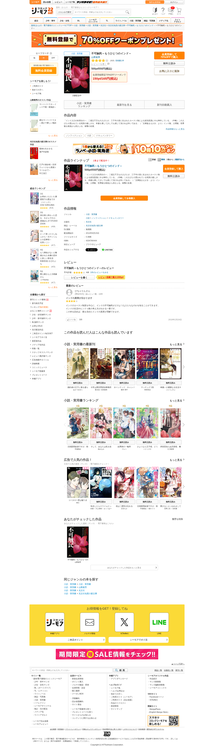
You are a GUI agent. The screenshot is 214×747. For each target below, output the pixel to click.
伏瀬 (92, 508)
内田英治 (147, 390)
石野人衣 (167, 508)
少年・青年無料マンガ (41, 318)
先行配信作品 (37, 330)
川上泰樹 (99, 508)
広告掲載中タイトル (40, 360)
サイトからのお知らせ (81, 715)
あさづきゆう (78, 390)
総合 (36, 21)
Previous (66, 366)
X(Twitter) (154, 700)
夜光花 (97, 390)
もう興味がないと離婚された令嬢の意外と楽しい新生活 (48, 255)
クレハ (124, 449)
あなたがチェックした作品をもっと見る (124, 568)
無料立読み (78, 383)
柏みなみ (101, 449)
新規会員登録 (77, 679)
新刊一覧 (179, 670)
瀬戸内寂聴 (44, 152)
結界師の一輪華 (124, 447)
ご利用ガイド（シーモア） (122, 697)
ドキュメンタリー (104, 135)
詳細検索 (35, 364)
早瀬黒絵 (78, 449)
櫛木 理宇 (124, 390)
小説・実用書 (135, 21)
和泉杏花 (44, 261)
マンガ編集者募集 (157, 685)
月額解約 (76, 698)
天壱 (42, 205)
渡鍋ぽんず (45, 221)
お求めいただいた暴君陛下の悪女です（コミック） (48, 199)
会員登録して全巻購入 (124, 198)
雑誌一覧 (158, 670)
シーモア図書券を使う (81, 709)
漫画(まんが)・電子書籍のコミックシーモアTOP (51, 25)
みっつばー (108, 508)
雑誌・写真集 (149, 21)
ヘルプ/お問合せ (118, 691)
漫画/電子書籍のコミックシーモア (47, 679)
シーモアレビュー (40, 724)
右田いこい (45, 242)
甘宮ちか (124, 508)
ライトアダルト (177, 21)
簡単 (163, 159)
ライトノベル (121, 21)
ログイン (174, 2)
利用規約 (61, 729)
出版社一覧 (168, 670)
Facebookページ (157, 697)
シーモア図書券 (38, 371)
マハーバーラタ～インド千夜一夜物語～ (47, 105)
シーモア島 (70, 2)
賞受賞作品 (36, 341)
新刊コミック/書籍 (38, 299)
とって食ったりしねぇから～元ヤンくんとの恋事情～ (48, 237)
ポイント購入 (77, 682)
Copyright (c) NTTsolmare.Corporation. (107, 745)
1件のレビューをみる (99, 272)
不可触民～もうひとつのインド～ (141, 25)
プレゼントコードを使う (82, 712)
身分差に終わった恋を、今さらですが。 (48, 216)
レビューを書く (99, 64)
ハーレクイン (40, 703)
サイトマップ (116, 709)
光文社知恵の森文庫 (116, 25)
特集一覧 (35, 348)
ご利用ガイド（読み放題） (122, 700)
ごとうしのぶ (170, 390)
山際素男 (95, 57)
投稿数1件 (116, 61)
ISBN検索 (141, 729)
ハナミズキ (147, 449)
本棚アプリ (36, 379)
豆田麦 (174, 508)
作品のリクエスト (118, 703)
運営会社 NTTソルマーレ (155, 729)
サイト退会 (76, 704)
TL (107, 21)
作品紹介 (153, 679)
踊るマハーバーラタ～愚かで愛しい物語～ (47, 123)
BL (78, 21)
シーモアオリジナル (42, 706)
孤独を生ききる (45, 149)
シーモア (35, 2)
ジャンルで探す (64, 12)
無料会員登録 (154, 2)
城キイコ (152, 508)
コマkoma (44, 280)
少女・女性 (64, 21)
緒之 (77, 502)
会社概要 (53, 729)
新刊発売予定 (37, 303)
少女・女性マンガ (41, 685)
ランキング (39, 307)
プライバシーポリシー (73, 729)
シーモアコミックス (93, 21)
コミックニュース (39, 367)
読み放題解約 (77, 701)
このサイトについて (130, 729)
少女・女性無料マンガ (41, 315)
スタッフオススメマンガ (42, 352)
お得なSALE (37, 326)
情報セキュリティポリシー (91, 729)
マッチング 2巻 (147, 387)
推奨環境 (114, 706)
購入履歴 (76, 691)
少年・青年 (50, 21)
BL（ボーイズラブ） (43, 688)
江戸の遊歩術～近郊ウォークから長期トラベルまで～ (47, 167)
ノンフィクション (74, 135)
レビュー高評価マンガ (41, 356)
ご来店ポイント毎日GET (42, 333)
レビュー (58, 2)
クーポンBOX (78, 694)
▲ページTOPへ (178, 664)
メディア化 (163, 21)
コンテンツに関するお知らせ (84, 718)
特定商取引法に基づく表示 (112, 729)
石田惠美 (104, 390)
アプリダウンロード (119, 679)
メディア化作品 (38, 345)
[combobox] (102, 12)
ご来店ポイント (75, 640)
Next (182, 367)
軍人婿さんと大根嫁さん (48, 275)
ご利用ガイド (37, 86)
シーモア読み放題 (40, 721)
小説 (89, 135)
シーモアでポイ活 (39, 337)
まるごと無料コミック (39, 311)
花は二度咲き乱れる (124, 506)
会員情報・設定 (78, 688)
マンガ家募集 (155, 682)
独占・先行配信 (40, 709)
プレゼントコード (39, 375)
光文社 (103, 25)
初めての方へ (37, 90)
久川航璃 (170, 449)
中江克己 (43, 173)
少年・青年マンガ (41, 682)
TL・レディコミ (41, 691)
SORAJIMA (49, 205)
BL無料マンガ (38, 322)
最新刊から (180, 159)
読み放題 (47, 2)
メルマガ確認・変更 (80, 685)
